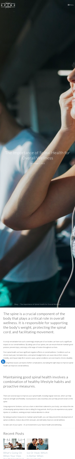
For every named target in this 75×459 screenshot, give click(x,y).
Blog (16, 304)
